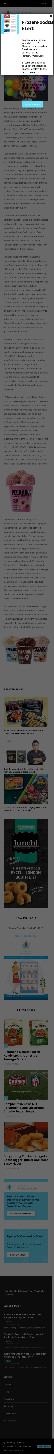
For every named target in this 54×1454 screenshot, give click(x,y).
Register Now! (32, 104)
